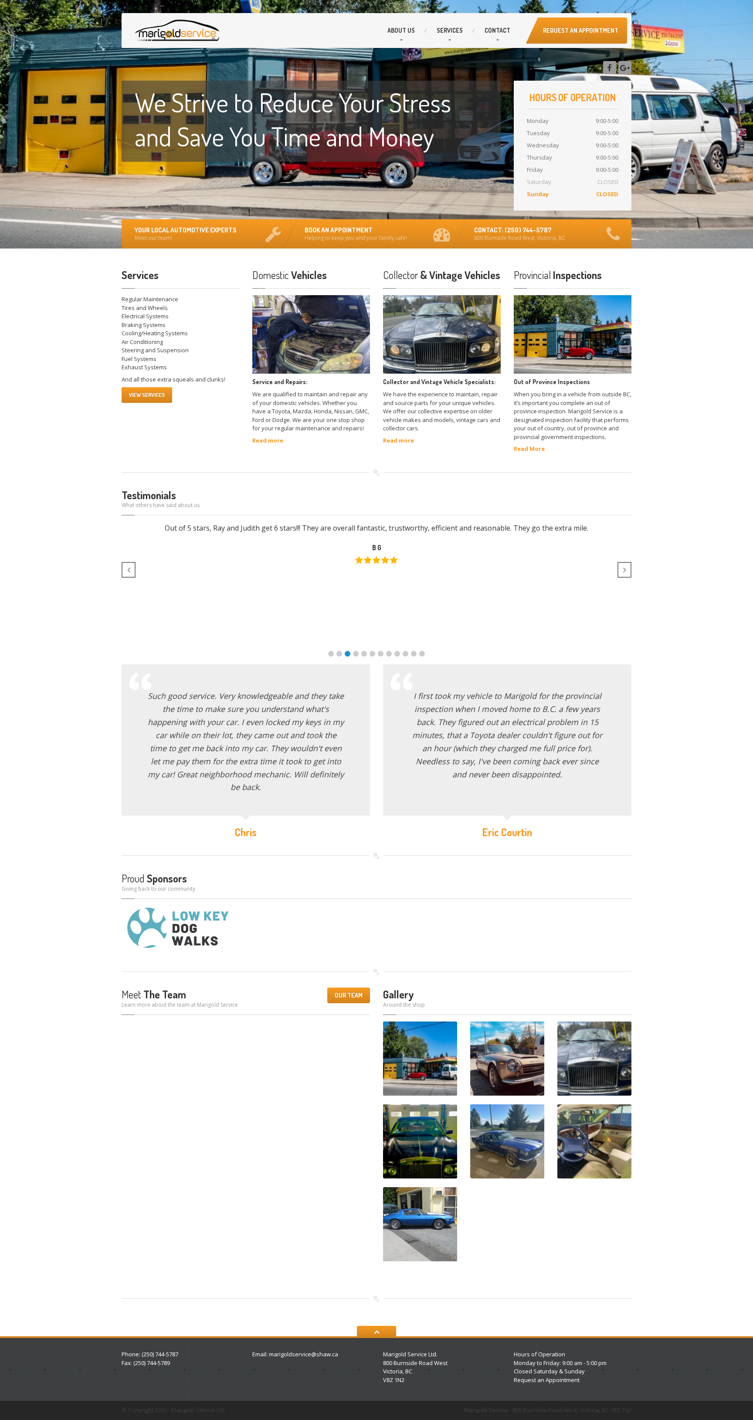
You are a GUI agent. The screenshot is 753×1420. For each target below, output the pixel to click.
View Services (147, 395)
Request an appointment (580, 30)
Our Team (349, 995)
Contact (497, 30)
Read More (529, 449)
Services (450, 30)
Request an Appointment (547, 1380)
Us (401, 30)
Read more (267, 440)
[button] (331, 654)
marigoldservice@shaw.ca (303, 1354)
